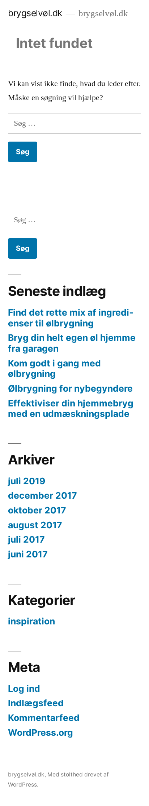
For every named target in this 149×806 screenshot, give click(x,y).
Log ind (24, 688)
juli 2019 (26, 481)
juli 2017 (26, 539)
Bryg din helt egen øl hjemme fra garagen (72, 343)
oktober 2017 (37, 510)
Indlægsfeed (36, 703)
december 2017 (42, 495)
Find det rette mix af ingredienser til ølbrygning (70, 318)
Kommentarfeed (44, 717)
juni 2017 (28, 554)
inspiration (31, 621)
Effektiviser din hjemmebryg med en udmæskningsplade (70, 408)
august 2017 (35, 525)
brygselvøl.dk (35, 13)
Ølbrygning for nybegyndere (70, 388)
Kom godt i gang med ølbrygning (54, 368)
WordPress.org (40, 732)
